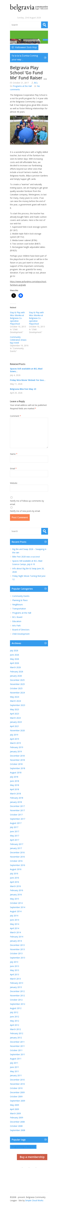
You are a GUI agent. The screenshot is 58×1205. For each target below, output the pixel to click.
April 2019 (14, 739)
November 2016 (17, 856)
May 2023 (14, 709)
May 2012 (14, 1020)
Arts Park (16, 625)
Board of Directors (20, 629)
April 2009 (14, 1109)
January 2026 (16, 675)
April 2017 (14, 840)
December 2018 (17, 755)
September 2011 (17, 1054)
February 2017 (16, 844)
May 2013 (14, 970)
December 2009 (17, 1092)
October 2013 (16, 953)
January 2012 (16, 1037)
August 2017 (15, 823)
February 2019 (16, 747)
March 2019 (15, 743)
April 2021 (14, 726)
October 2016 (16, 861)
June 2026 (14, 654)
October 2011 (16, 1050)
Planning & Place (20, 600)
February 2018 (16, 797)
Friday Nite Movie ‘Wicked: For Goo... (27, 380)
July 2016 (14, 873)
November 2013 (17, 949)
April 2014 (14, 928)
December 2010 (17, 1079)
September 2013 (17, 957)
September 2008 (17, 1130)
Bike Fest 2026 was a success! (26, 556)
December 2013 (17, 945)
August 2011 (15, 1058)
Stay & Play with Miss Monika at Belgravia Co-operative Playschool (17, 318)
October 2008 (16, 1126)
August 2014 (15, 911)
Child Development (21, 634)
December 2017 (17, 806)
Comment (15, 416)
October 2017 (16, 814)
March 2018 (15, 793)
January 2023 (16, 722)
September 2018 (17, 768)
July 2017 (14, 827)
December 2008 (17, 1121)
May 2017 (14, 835)
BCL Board (17, 617)
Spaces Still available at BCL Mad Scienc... (26, 370)
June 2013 (14, 966)
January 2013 (16, 987)
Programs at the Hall (22, 86)
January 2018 (16, 802)
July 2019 (14, 734)
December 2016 (17, 852)
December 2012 (17, 991)
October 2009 (16, 1096)
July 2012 (14, 1012)
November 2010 (17, 1084)
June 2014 (14, 919)
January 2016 (16, 894)
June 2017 (14, 831)
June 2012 (14, 1016)
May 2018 (14, 785)
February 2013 (16, 983)
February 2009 (16, 1117)
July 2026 (14, 650)
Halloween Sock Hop (26, 47)
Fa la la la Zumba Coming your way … (25, 57)
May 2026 (14, 659)
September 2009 (17, 1100)
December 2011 (17, 1041)
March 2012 (15, 1029)
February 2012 (16, 1033)
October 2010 (16, 1088)
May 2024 (14, 696)
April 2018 (14, 789)
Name (13, 454)
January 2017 (16, 848)
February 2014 (16, 936)
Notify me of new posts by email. (25, 511)
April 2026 (14, 663)
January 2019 (16, 751)
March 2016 (15, 886)
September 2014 (17, 907)
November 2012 (17, 995)
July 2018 (14, 776)
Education (16, 621)
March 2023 (15, 718)
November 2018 (17, 760)
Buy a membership (32, 1157)
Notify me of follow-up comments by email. (27, 502)
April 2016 (14, 882)
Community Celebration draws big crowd (18, 340)
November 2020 (17, 730)
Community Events (20, 596)
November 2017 (17, 810)
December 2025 (17, 680)
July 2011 (14, 1063)
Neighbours (17, 604)
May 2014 (14, 924)
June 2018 (14, 781)
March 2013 (15, 978)
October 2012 (16, 999)
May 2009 (14, 1105)
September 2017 (17, 819)
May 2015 (14, 898)
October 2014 (16, 903)
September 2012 (17, 1004)
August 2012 (15, 1008)
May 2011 (14, 1071)
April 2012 (14, 1025)
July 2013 (14, 962)
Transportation (19, 608)
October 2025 (16, 688)
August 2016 (15, 869)
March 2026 (15, 667)
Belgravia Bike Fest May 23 (23, 389)
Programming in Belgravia (23, 1146)
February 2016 (16, 890)
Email (13, 468)
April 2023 (14, 713)
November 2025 (17, 684)
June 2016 (14, 877)
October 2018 (16, 764)
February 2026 (16, 671)
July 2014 (14, 915)
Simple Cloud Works (34, 1200)
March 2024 (15, 701)
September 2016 (17, 865)
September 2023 (17, 705)
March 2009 (15, 1113)
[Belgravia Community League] (29, 7)
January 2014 (16, 941)
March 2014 (15, 932)
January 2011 (16, 1075)
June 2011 (14, 1067)
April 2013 (14, 974)
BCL (36, 82)
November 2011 (17, 1046)
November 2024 (17, 692)
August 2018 (15, 772)
